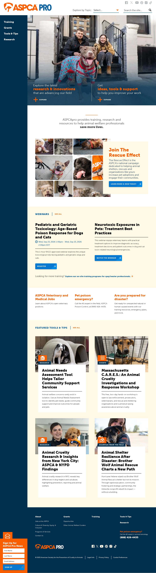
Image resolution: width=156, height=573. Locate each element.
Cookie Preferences (120, 557)
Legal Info (90, 557)
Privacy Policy (104, 557)
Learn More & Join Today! (123, 184)
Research (9, 39)
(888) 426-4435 (129, 537)
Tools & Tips (11, 33)
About (38, 516)
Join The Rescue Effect (124, 152)
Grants (8, 27)
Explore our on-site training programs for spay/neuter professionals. (98, 276)
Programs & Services (42, 532)
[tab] (59, 91)
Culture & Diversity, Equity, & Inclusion (45, 526)
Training (9, 21)
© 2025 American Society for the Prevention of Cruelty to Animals (59, 557)
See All (58, 214)
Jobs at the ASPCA (42, 521)
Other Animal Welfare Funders (74, 525)
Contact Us (39, 536)
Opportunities (68, 521)
